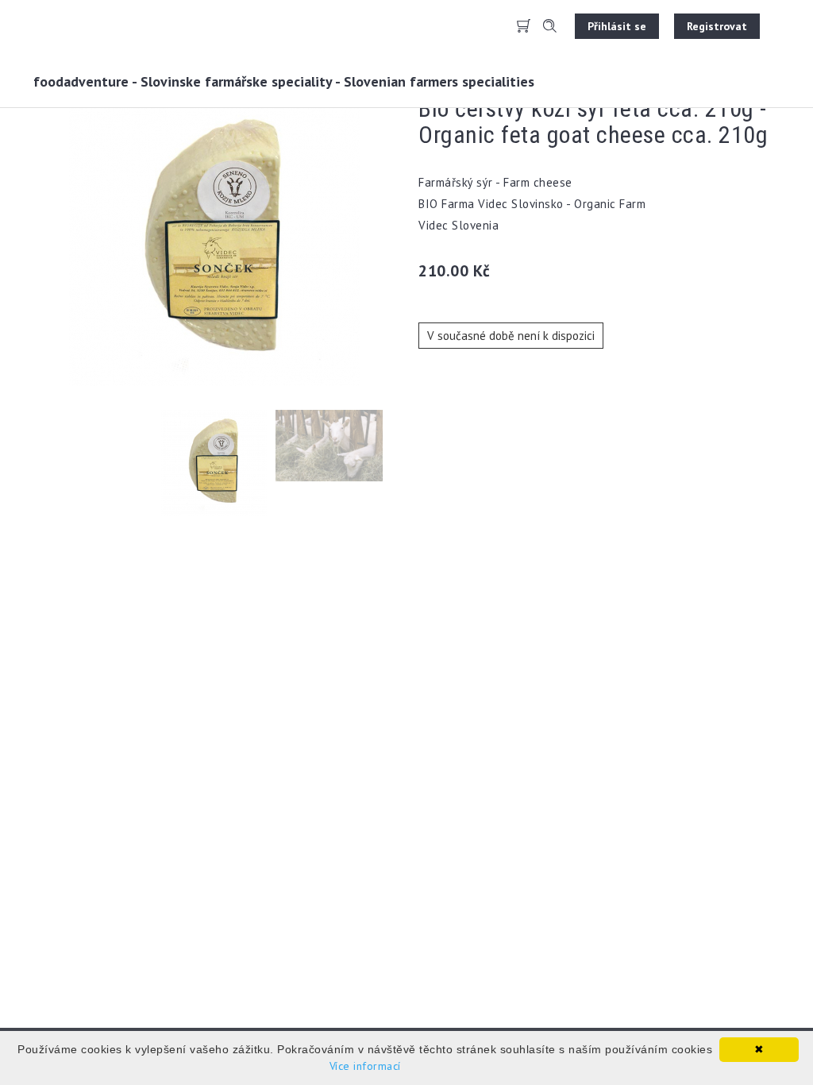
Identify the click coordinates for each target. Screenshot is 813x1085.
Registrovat (717, 26)
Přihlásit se (617, 26)
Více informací (365, 1066)
